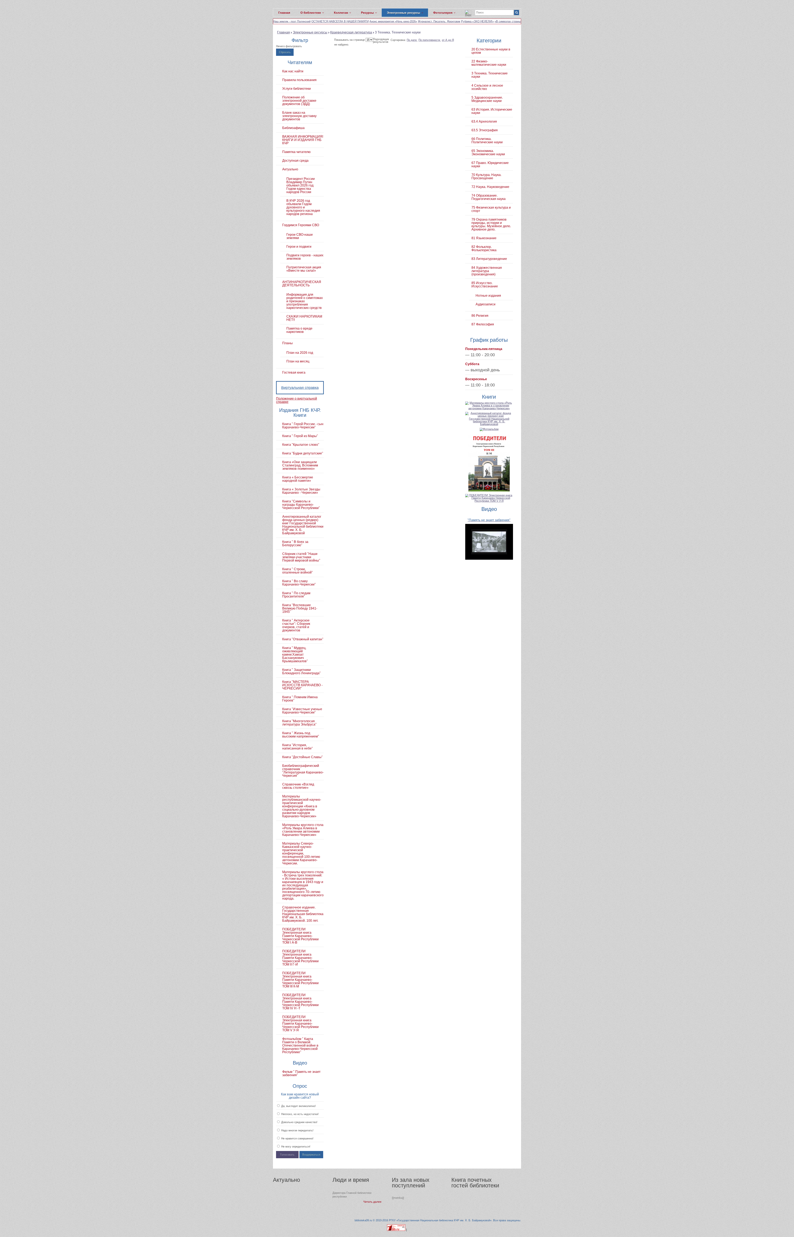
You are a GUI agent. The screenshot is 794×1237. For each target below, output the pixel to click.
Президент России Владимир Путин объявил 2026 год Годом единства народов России (300, 185)
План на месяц (297, 361)
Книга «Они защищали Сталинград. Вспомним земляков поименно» (300, 465)
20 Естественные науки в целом (490, 51)
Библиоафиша (293, 128)
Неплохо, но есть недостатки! (299, 1114)
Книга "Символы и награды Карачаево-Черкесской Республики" (301, 505)
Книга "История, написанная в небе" (297, 746)
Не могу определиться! (295, 1146)
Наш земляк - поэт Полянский (292, 21)
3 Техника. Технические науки (489, 75)
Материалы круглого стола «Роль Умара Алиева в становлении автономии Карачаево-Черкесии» (302, 830)
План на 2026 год (299, 352)
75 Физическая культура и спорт (491, 209)
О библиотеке (310, 12)
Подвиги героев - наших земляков (304, 257)
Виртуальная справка (300, 388)
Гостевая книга (293, 372)
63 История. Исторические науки (491, 111)
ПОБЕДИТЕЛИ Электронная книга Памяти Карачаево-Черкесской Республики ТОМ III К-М (300, 980)
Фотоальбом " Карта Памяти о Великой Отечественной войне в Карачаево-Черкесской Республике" (300, 1045)
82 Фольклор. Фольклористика (483, 248)
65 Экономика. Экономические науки (488, 152)
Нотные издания (488, 295)
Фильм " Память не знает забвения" (301, 1073)
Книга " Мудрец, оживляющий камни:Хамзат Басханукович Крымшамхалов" (295, 654)
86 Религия (479, 315)
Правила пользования (299, 80)
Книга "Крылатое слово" (300, 444)
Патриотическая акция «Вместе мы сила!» (303, 269)
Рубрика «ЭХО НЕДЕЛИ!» (477, 21)
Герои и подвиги (298, 246)
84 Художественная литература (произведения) (486, 271)
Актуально (290, 169)
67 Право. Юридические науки (490, 164)
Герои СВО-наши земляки (299, 236)
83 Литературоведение (489, 259)
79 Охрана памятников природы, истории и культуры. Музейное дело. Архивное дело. (491, 224)
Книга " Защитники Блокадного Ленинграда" (301, 671)
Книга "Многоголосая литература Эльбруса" (299, 722)
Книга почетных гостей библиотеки (475, 1183)
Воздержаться (311, 1154)
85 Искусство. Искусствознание (484, 284)
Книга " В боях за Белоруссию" (295, 543)
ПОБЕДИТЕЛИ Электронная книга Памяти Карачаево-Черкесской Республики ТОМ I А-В (300, 936)
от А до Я (448, 40)
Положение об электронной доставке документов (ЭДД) (299, 101)
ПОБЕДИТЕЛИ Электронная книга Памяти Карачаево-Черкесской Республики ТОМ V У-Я (300, 1023)
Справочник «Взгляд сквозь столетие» (298, 786)
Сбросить (285, 52)
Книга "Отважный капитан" (302, 639)
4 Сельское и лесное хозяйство (487, 87)
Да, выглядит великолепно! (298, 1106)
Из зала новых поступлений (410, 1183)
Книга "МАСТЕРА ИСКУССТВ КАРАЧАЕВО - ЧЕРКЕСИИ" (302, 685)
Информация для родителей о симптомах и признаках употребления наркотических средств (304, 301)
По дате (412, 40)
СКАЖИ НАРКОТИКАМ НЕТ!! (304, 318)
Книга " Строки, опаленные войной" (297, 571)
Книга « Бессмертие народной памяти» (297, 479)
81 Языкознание (483, 238)
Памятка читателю (296, 152)
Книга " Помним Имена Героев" (300, 699)
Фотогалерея (442, 12)
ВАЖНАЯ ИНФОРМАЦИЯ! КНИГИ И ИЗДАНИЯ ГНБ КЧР (302, 140)
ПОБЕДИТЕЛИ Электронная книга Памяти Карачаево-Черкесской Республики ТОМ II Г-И (300, 958)
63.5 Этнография (484, 130)
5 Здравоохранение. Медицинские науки (487, 99)
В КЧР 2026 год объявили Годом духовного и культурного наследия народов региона (303, 207)
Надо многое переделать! (296, 1130)
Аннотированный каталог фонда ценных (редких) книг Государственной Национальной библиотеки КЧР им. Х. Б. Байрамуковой (302, 525)
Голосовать (287, 1154)
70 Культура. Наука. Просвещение (486, 176)
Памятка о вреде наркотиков (299, 330)
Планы (287, 343)
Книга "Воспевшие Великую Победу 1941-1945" (299, 608)
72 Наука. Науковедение (490, 187)
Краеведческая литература (351, 32)
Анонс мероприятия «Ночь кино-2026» (393, 21)
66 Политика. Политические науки (487, 140)
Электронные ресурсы (403, 12)
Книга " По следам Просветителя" (296, 595)
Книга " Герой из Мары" (300, 436)
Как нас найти (292, 71)
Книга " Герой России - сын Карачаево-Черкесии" (302, 425)
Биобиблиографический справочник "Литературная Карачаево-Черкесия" (303, 770)
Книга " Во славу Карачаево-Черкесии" (299, 583)
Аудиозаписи (485, 304)
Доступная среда (295, 160)
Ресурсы (367, 12)
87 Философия (482, 324)
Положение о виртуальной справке (296, 400)
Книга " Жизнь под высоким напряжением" (300, 734)
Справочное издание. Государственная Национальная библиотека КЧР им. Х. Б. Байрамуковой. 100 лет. (302, 914)
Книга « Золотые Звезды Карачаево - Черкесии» (301, 491)
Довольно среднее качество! (298, 1122)
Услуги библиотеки (296, 88)
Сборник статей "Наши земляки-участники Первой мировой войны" (301, 557)
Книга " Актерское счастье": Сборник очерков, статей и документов (296, 625)
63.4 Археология (484, 121)
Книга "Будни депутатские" (302, 453)
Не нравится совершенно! (296, 1138)
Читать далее (372, 1201)
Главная (284, 12)
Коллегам (341, 12)
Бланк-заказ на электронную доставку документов (299, 116)
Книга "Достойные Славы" (302, 757)
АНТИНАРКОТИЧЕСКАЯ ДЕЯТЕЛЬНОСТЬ (301, 283)
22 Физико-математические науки (488, 63)
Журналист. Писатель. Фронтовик (439, 21)
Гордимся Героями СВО (300, 225)
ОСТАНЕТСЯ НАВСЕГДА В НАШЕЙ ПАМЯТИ (340, 21)
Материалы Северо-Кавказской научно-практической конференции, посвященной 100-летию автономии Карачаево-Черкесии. (301, 853)
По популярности (430, 40)
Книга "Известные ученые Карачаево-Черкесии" (302, 711)
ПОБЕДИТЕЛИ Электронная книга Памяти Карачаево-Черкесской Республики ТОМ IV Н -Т (300, 1001)
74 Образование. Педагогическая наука (488, 197)
